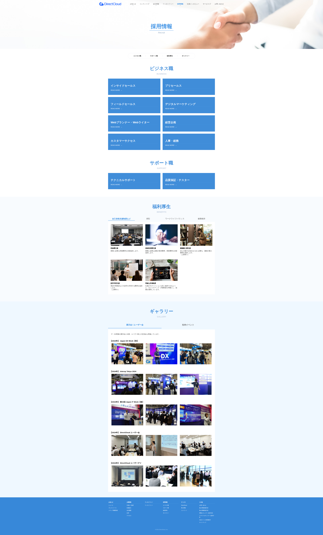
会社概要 (129, 510)
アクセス (129, 515)
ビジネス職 (137, 56)
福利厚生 (170, 56)
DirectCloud (184, 505)
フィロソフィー (149, 502)
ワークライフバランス (174, 219)
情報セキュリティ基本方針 (206, 513)
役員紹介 (129, 508)
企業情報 (129, 502)
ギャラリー (185, 56)
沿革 (128, 513)
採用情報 (165, 502)
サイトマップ (202, 522)
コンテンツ (184, 510)
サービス (183, 502)
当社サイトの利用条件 (205, 520)
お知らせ (111, 502)
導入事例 (183, 508)
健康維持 (201, 219)
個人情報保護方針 (203, 508)
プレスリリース (112, 508)
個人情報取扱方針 (203, 510)
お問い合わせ (202, 505)
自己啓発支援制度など (121, 219)
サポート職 (154, 56)
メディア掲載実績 (113, 510)
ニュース (111, 505)
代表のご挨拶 (130, 505)
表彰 (148, 219)
